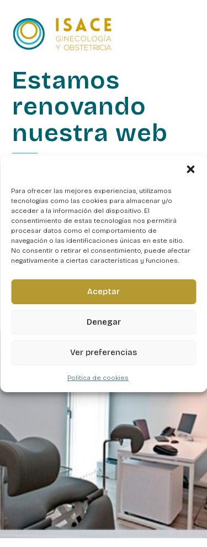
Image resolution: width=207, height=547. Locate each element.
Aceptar (103, 291)
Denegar (104, 322)
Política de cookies (98, 378)
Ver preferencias (103, 352)
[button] (190, 169)
